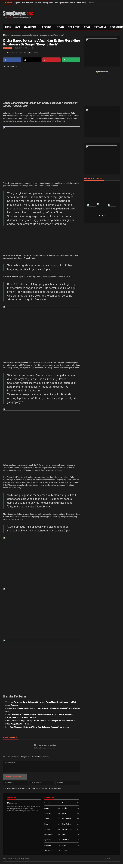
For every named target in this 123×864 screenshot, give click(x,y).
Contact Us (100, 27)
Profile (64, 808)
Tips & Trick (74, 27)
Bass (46, 824)
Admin (27, 48)
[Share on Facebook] (12, 59)
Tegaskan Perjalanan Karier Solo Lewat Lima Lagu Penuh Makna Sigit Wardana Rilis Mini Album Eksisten (51, 3)
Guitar (46, 818)
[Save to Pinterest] (51, 59)
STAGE (87, 27)
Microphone (48, 834)
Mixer (64, 845)
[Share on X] (32, 59)
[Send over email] (71, 59)
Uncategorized (67, 829)
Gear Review (30, 27)
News (17, 27)
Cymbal (47, 829)
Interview (47, 27)
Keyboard (47, 845)
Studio (60, 27)
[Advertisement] (76, 14)
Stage (46, 808)
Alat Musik (66, 840)
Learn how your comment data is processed (46, 788)
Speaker (47, 840)
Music (5, 48)
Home (8, 27)
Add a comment (10, 737)
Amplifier (47, 813)
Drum (64, 834)
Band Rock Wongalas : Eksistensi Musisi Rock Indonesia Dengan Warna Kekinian (37, 727)
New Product (66, 818)
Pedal (64, 813)
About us (107, 859)
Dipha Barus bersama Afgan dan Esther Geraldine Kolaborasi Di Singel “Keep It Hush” (41, 42)
